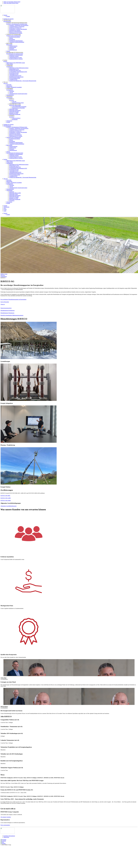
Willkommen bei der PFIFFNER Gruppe (15, 62)
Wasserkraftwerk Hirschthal (18, 107)
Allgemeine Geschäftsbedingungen (8, 506)
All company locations (6, 817)
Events (5, 209)
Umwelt (11, 92)
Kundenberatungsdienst (14, 36)
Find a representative (5, 825)
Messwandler (9, 44)
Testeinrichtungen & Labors (15, 57)
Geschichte (8, 84)
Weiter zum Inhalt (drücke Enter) (10, 3)
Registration (15, 119)
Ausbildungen (9, 66)
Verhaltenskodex (10, 95)
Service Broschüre (5, 301)
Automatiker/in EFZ (13, 74)
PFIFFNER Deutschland (14, 110)
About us (3, 304)
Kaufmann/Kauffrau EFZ (15, 70)
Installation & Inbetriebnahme (16, 40)
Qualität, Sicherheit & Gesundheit (14, 87)
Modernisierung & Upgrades (15, 33)
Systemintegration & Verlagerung (16, 26)
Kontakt (8, 122)
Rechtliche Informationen (9, 835)
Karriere (5, 61)
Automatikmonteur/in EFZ (15, 75)
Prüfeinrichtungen (13, 46)
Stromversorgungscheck (6, 308)
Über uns (5, 83)
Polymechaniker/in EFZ (14, 78)
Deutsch (5, 15)
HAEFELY (11, 117)
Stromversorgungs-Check (18, 102)
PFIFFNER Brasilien (14, 111)
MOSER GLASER (13, 113)
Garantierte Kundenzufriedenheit (16, 42)
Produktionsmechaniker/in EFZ (16, 77)
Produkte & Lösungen (8, 18)
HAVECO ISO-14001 (6, 498)
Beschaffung (12, 39)
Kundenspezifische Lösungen (16, 58)
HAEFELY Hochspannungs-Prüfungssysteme (16, 24)
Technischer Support (14, 56)
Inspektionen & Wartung (14, 30)
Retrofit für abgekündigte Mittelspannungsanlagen (12, 315)
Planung (11, 38)
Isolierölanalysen (13, 49)
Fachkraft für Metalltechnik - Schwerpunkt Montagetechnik (22, 80)
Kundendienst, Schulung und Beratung (18, 29)
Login (4, 210)
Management (9, 86)
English (8, 16)
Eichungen (11, 48)
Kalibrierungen (12, 47)
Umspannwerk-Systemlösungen (13, 35)
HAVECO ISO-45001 (6, 500)
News (4, 208)
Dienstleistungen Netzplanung (7, 313)
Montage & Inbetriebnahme (15, 31)
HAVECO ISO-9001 (5, 495)
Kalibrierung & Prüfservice (15, 27)
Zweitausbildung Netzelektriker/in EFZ (18, 71)
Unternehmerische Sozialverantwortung (18, 93)
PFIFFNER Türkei (13, 109)
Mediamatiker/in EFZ (14, 69)
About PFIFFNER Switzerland (19, 106)
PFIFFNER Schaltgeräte (14, 114)
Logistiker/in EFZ (13, 79)
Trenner (8, 51)
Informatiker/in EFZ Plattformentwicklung (18, 67)
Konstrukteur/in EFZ (14, 73)
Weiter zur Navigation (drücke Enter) (11, 1)
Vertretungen (9, 120)
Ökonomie (11, 91)
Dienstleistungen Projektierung (8, 310)
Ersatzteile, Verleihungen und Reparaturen (18, 25)
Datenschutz (6, 837)
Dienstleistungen (7, 21)
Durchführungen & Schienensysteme (14, 53)
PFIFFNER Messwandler (15, 105)
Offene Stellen (9, 64)
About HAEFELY (16, 118)
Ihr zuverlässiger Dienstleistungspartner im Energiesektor (13, 299)
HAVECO (11, 100)
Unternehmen (9, 97)
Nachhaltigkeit (9, 89)
